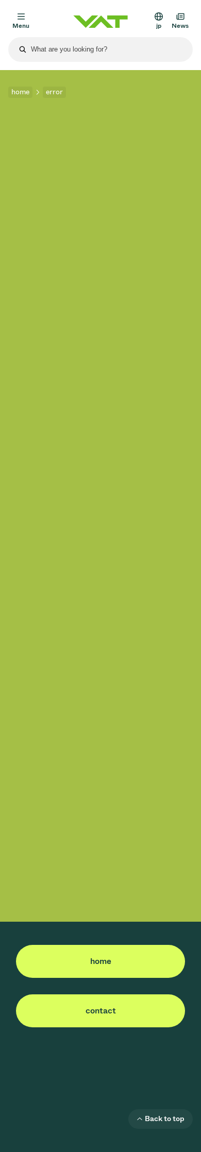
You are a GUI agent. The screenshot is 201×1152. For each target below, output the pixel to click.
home (20, 92)
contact (101, 1010)
